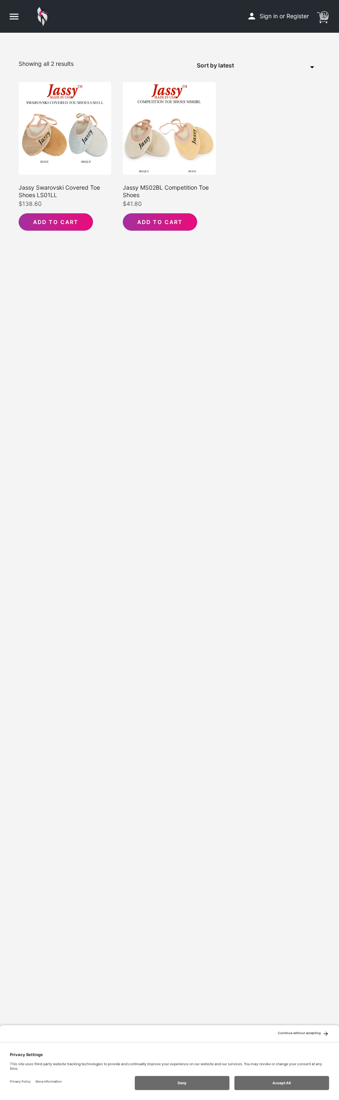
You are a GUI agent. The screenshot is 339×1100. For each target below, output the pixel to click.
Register (297, 15)
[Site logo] (44, 16)
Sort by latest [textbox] (215, 65)
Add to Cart (56, 222)
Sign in (269, 15)
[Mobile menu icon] (14, 16)
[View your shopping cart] (323, 16)
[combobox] (258, 66)
